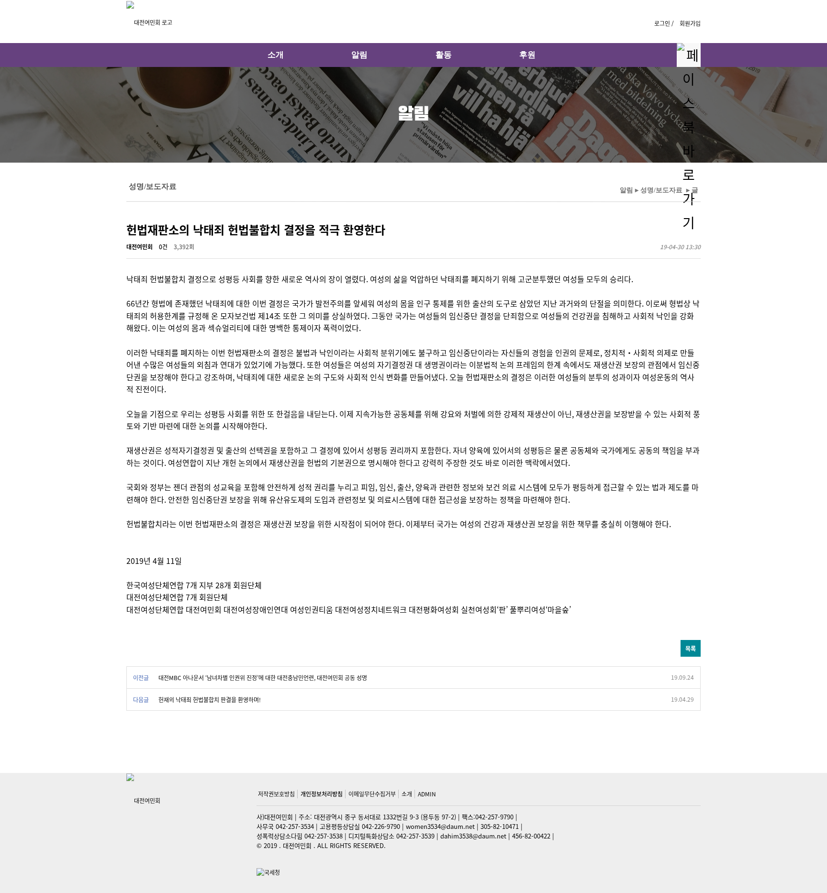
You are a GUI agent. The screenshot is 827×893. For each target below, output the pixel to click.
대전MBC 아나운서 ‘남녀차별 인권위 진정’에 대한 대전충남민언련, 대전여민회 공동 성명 (262, 677)
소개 (276, 54)
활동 (444, 54)
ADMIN (427, 794)
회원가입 (690, 23)
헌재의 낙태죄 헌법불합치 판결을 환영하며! (209, 699)
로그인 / (664, 23)
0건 (163, 247)
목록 (690, 648)
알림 (359, 54)
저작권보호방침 (276, 794)
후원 (527, 54)
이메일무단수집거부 (372, 794)
